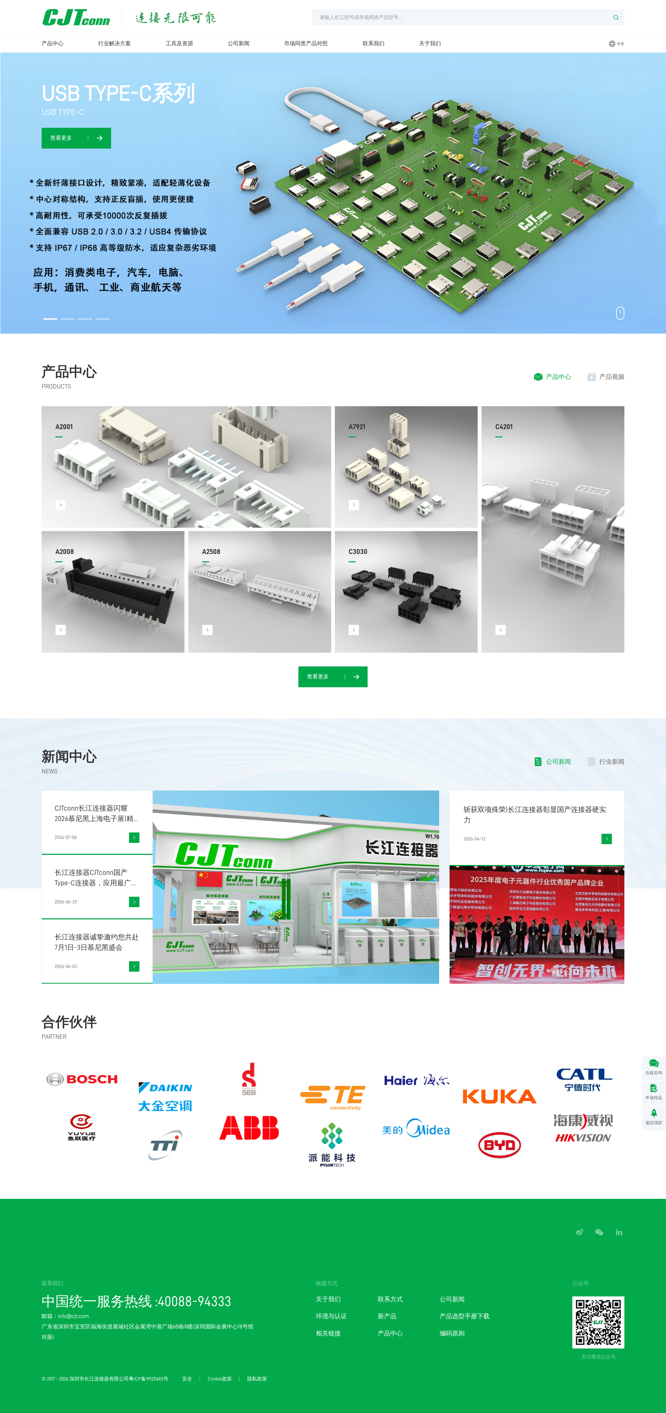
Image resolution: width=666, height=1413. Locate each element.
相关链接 (328, 1333)
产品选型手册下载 (465, 1316)
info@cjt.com (73, 1316)
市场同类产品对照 (306, 43)
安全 (187, 1378)
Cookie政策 (220, 1378)
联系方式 (390, 1299)
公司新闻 (238, 43)
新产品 (387, 1316)
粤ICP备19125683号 (148, 1378)
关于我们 (430, 43)
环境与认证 (331, 1316)
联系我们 (374, 43)
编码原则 (452, 1333)
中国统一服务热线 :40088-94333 (136, 1301)
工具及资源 (179, 43)
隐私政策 (257, 1378)
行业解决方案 (114, 43)
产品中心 (52, 43)
